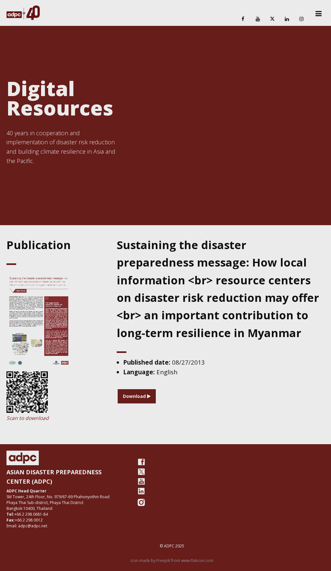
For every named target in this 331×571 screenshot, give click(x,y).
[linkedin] (141, 491)
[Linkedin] (287, 19)
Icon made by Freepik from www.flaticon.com (172, 560)
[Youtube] (141, 481)
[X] (272, 19)
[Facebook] (243, 19)
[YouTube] (257, 19)
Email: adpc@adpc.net (26, 526)
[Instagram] (301, 19)
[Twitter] (141, 471)
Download (135, 396)
